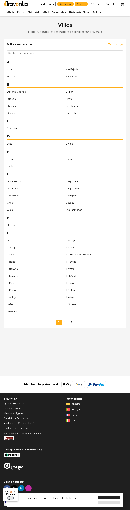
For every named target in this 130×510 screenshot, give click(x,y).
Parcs (21, 12)
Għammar (13, 195)
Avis (51, 4)
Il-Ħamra (12, 261)
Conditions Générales (16, 418)
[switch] (10, 498)
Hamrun (11, 225)
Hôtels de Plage (79, 12)
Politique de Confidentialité (19, 423)
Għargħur (71, 195)
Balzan (69, 91)
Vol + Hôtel (42, 12)
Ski (30, 12)
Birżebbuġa (72, 106)
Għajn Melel (72, 181)
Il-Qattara (71, 290)
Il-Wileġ (11, 297)
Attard (10, 69)
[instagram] (28, 488)
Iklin (9, 240)
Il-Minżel (11, 283)
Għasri (10, 202)
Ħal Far (11, 76)
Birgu (69, 99)
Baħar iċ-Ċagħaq (16, 91)
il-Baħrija (70, 240)
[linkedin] (21, 488)
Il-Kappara (12, 276)
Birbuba (11, 99)
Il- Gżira (70, 247)
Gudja (10, 209)
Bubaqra (11, 113)
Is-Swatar (71, 304)
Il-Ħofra (70, 268)
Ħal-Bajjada (72, 69)
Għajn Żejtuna (73, 188)
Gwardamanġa (74, 209)
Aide (43, 4)
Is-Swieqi (12, 311)
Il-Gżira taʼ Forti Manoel (78, 254)
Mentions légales (13, 413)
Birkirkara (12, 106)
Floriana (70, 159)
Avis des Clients (12, 408)
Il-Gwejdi (12, 247)
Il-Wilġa (70, 297)
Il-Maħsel (71, 276)
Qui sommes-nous (14, 403)
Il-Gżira (10, 254)
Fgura (10, 159)
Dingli (10, 143)
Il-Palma (70, 283)
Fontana (11, 166)
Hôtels (9, 12)
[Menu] (16, 490)
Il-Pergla (11, 290)
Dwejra (69, 143)
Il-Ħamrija (71, 261)
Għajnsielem (14, 188)
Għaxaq (70, 202)
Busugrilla (71, 113)
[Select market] (122, 4)
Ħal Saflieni (72, 76)
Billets (97, 12)
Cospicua (12, 128)
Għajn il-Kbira (14, 181)
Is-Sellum (12, 304)
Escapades (59, 12)
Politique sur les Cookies (17, 428)
